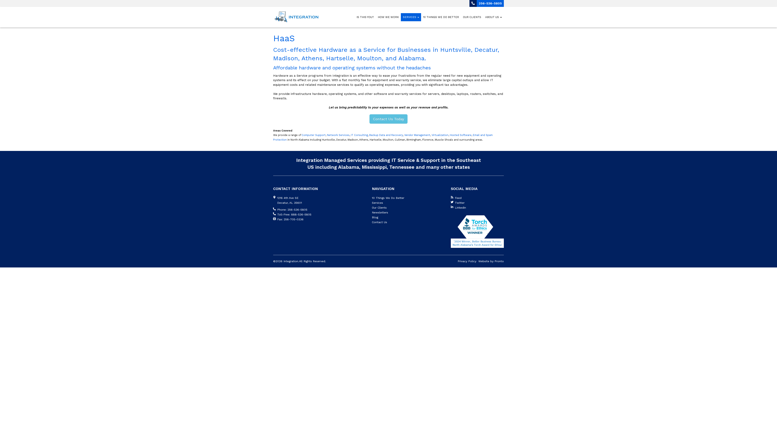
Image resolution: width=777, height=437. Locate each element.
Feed (458, 197)
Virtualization (440, 135)
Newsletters (380, 212)
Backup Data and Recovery (386, 135)
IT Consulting (359, 135)
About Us (492, 17)
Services (410, 17)
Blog (375, 217)
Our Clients (472, 17)
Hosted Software (460, 135)
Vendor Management (417, 135)
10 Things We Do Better (441, 17)
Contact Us (379, 222)
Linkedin (460, 207)
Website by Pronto (491, 261)
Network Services (338, 135)
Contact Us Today (388, 119)
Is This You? (365, 17)
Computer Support (314, 135)
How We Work (388, 17)
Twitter (460, 202)
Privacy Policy (467, 261)
